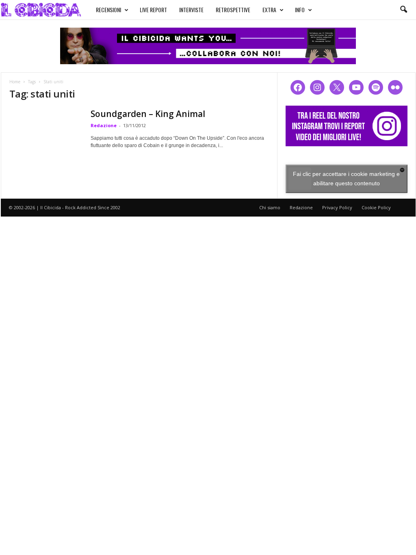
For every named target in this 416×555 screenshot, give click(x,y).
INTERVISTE (191, 9)
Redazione (104, 125)
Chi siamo (269, 207)
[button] (403, 10)
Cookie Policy (376, 207)
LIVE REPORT (153, 9)
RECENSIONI (108, 9)
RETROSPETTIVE (233, 9)
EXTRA (269, 9)
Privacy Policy (337, 207)
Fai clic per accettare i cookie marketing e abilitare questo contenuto (346, 178)
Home (14, 82)
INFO (300, 9)
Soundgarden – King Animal (148, 113)
